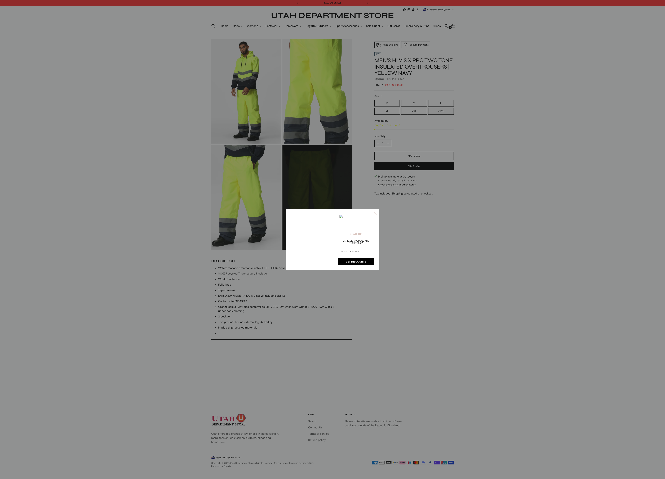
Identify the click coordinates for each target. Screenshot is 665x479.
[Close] (375, 213)
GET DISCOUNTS (355, 261)
